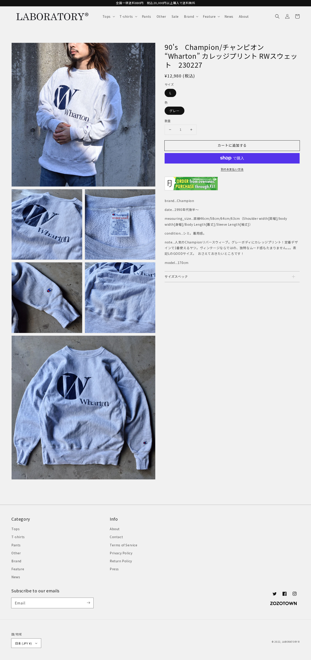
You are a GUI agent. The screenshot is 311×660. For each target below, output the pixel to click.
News (15, 577)
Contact (116, 537)
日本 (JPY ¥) (23, 643)
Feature (17, 569)
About (115, 529)
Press (114, 569)
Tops (15, 529)
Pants (16, 545)
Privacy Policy (121, 553)
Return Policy (121, 561)
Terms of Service (124, 545)
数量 (168, 121)
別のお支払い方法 (232, 169)
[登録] (88, 603)
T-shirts (18, 537)
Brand (16, 561)
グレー (174, 110)
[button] (108, 16)
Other (16, 553)
